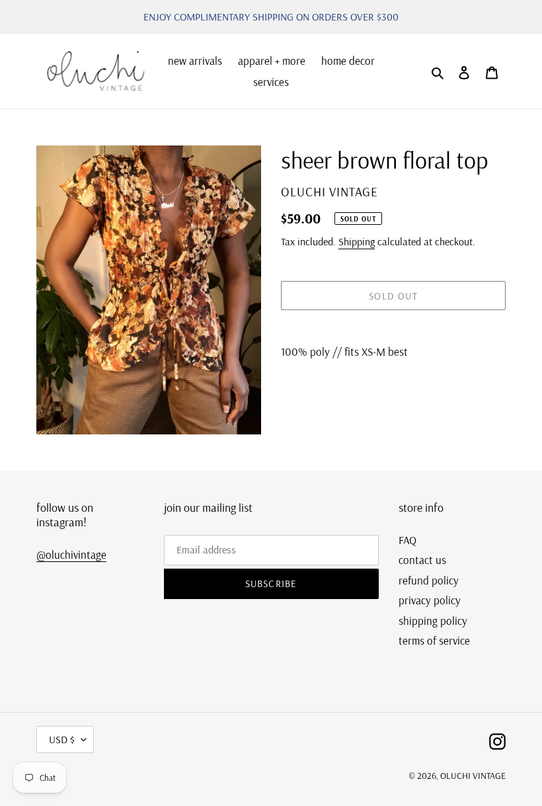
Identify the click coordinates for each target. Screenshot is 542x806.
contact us (422, 560)
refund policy (429, 580)
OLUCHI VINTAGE (473, 776)
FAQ (407, 540)
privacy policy (430, 600)
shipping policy (433, 620)
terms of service (434, 640)
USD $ (62, 739)
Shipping (356, 241)
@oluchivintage (71, 554)
